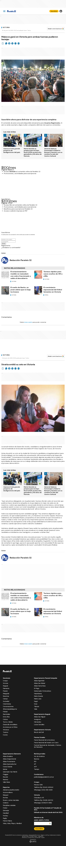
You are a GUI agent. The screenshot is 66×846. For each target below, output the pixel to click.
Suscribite (54, 11)
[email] (15, 43)
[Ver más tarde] (2, 43)
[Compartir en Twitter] (12, 43)
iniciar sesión (28, 322)
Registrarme (5, 246)
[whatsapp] (6, 43)
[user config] (60, 11)
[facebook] (9, 43)
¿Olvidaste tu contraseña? (10, 247)
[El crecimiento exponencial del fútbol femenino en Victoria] (38, 290)
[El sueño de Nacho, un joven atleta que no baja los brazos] (5, 290)
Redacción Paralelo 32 (21, 260)
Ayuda (42, 837)
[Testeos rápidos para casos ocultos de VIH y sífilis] (38, 274)
